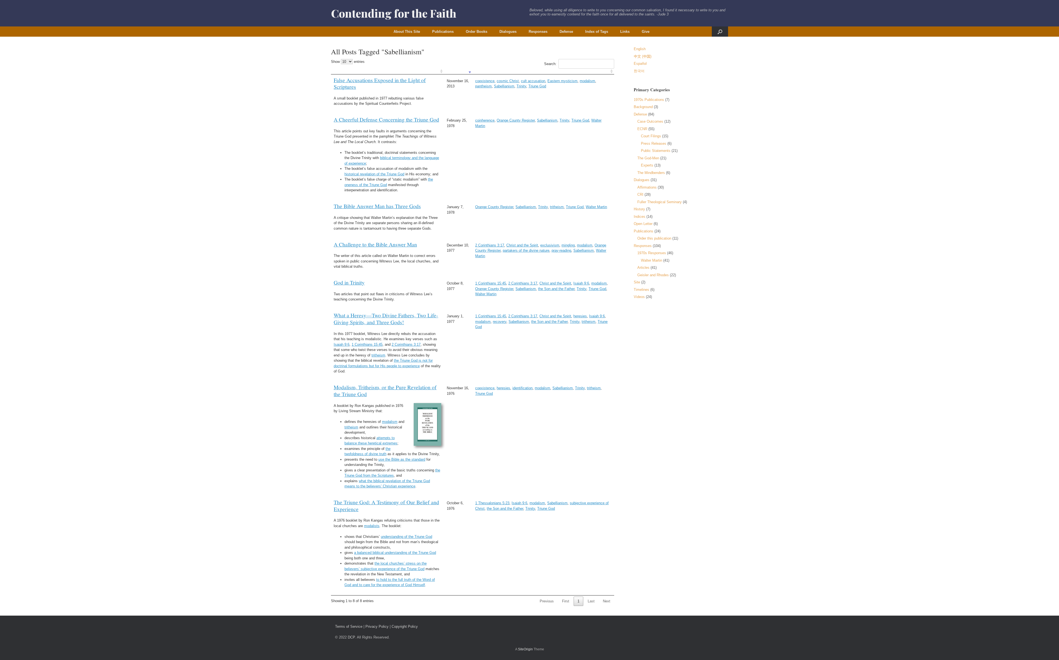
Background (643, 107)
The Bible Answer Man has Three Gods (377, 206)
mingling (568, 245)
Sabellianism (504, 86)
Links (625, 31)
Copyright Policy (405, 626)
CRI (640, 194)
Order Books (476, 31)
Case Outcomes (650, 121)
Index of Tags (596, 31)
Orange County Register (516, 120)
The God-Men (648, 158)
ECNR (642, 129)
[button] (720, 31)
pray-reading (561, 250)
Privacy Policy (377, 626)
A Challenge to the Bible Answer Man (375, 244)
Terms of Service (348, 626)
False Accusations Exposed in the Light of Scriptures (380, 83)
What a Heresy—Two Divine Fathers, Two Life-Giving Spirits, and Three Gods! (386, 319)
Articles (643, 267)
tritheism (557, 207)
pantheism (483, 86)
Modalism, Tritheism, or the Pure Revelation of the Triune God (385, 390)
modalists (371, 526)
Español (640, 63)
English (640, 49)
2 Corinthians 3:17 (489, 245)
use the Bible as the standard (401, 459)
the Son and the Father (556, 289)
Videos (639, 297)
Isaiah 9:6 (581, 283)
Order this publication (654, 238)
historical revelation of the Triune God (374, 174)
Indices (639, 216)
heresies (580, 316)
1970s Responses (651, 253)
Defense (566, 31)
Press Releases (653, 143)
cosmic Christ (508, 81)
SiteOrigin (525, 649)
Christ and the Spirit (522, 245)
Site (637, 282)
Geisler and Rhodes (653, 275)
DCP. (352, 637)
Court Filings (651, 136)
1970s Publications (649, 100)
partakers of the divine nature (526, 250)
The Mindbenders (651, 173)
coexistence (484, 81)
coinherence (484, 120)
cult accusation (533, 81)
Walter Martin (596, 207)
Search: (550, 64)
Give (645, 31)
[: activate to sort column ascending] (387, 71)
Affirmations (647, 187)
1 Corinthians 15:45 (490, 283)
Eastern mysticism (562, 81)
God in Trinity (349, 282)
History (639, 209)
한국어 (639, 71)
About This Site (407, 31)
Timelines (641, 290)
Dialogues (508, 31)
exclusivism (549, 245)
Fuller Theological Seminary (659, 202)
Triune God (537, 86)
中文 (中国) (642, 56)
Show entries (348, 62)
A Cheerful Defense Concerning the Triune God (386, 119)
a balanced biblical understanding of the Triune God (395, 553)
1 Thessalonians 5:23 (492, 503)
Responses (538, 31)
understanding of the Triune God (406, 537)
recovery (499, 322)
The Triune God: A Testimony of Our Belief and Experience (386, 505)
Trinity (521, 86)
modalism (587, 81)
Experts (647, 165)
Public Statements (655, 151)
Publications (443, 31)
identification (522, 388)
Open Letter (643, 224)
